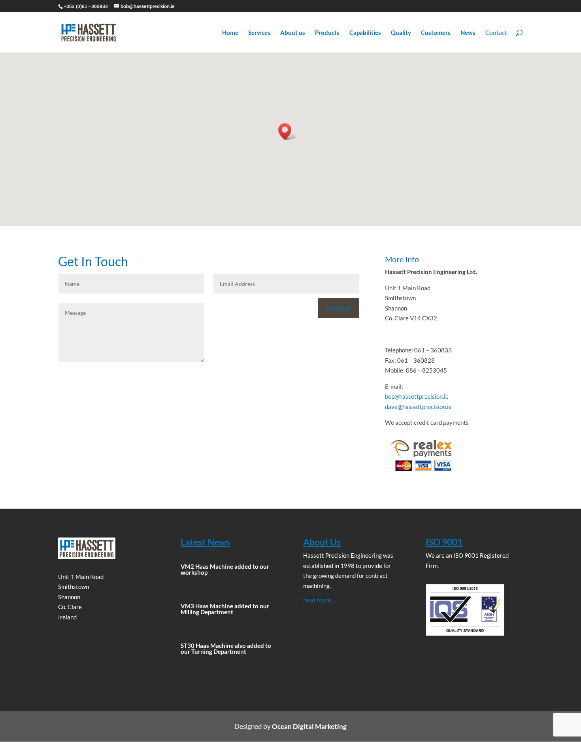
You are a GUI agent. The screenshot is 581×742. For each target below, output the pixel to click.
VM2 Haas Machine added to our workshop (225, 569)
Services (259, 33)
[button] (287, 131)
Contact (496, 33)
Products (327, 33)
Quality (401, 33)
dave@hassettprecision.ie (418, 406)
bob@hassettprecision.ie (417, 396)
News (467, 33)
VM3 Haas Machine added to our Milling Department (225, 608)
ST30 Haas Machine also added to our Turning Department (226, 648)
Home (230, 33)
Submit (338, 308)
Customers (436, 33)
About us (292, 33)
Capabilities (365, 33)
